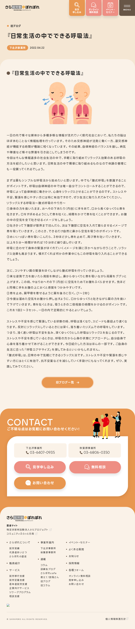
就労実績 (14, 548)
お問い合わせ (76, 584)
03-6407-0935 (42, 452)
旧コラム (45, 585)
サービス (14, 570)
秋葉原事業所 (48, 552)
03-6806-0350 (97, 452)
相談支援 (14, 596)
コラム (44, 565)
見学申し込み (76, 580)
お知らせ (74, 556)
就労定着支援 (17, 580)
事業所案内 (47, 542)
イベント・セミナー (80, 542)
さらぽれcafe (49, 573)
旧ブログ (45, 581)
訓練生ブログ (48, 569)
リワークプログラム (20, 592)
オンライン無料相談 (80, 576)
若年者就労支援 (18, 584)
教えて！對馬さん (50, 577)
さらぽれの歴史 (18, 556)
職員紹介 (14, 563)
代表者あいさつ (18, 552)
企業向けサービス (19, 588)
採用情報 (74, 563)
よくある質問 (76, 549)
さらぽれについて (19, 542)
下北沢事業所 (48, 548)
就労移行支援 (17, 576)
